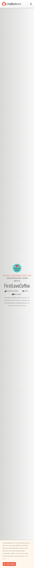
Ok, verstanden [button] (9, 564)
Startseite (6, 275)
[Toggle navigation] (31, 4)
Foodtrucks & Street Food (21, 275)
